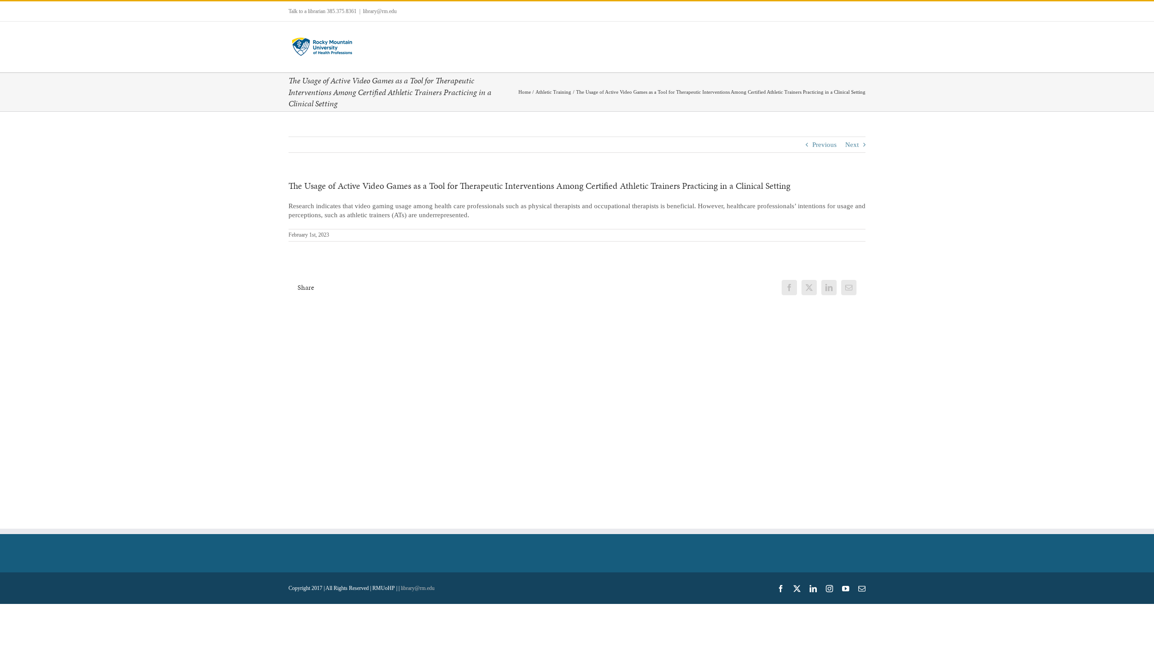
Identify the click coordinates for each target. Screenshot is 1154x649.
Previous (824, 144)
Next (852, 144)
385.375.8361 (342, 11)
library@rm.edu (380, 11)
